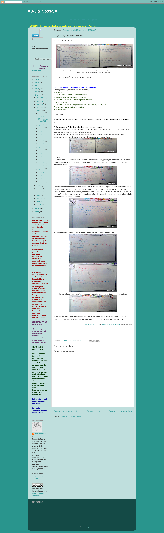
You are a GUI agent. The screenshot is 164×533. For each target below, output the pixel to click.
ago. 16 (42, 150)
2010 (37, 208)
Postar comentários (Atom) (70, 416)
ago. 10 (42, 163)
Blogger (87, 527)
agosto (39, 110)
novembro (41, 101)
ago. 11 (42, 159)
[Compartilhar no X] (94, 341)
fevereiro (40, 201)
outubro (40, 104)
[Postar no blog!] (92, 341)
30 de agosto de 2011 (43, 120)
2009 (37, 212)
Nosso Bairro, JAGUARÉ (86, 30)
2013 (37, 89)
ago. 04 (42, 172)
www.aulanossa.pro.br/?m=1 (111, 324)
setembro (40, 107)
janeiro (39, 204)
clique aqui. (37, 71)
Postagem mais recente (66, 411)
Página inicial (93, 411)
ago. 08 (42, 169)
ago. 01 (42, 182)
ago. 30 (42, 116)
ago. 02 (42, 178)
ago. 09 (42, 166)
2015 (37, 82)
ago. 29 (42, 125)
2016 (37, 79)
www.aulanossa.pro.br (85, 19)
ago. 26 (42, 128)
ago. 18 (42, 144)
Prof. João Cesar (41, 434)
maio (39, 192)
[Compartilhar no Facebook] (97, 341)
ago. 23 (42, 137)
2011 (37, 95)
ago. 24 (42, 134)
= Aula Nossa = (42, 11)
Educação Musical (70, 30)
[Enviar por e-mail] (90, 341)
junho (39, 189)
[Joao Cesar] (37, 44)
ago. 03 (42, 175)
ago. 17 (42, 147)
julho (39, 186)
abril (38, 195)
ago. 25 (42, 131)
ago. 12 (42, 156)
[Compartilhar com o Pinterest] (99, 341)
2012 (37, 92)
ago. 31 (42, 113)
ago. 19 (42, 141)
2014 (37, 85)
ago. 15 (42, 153)
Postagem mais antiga (120, 411)
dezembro (41, 98)
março (39, 198)
